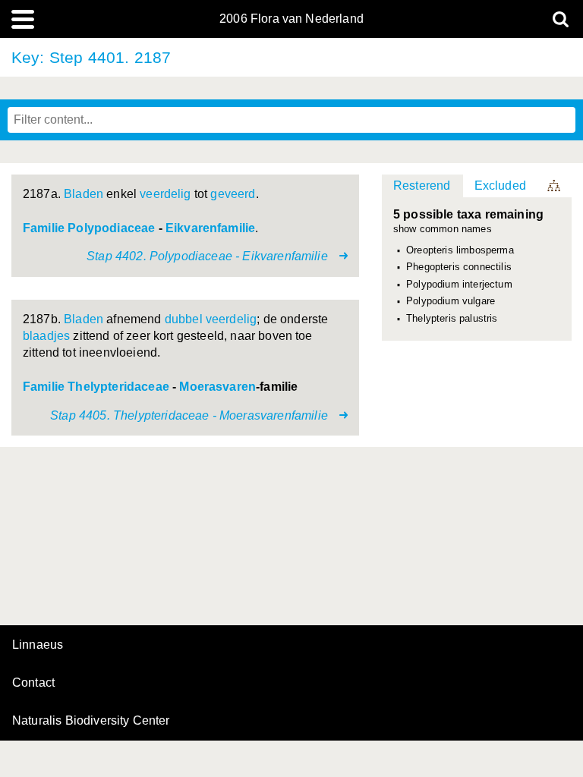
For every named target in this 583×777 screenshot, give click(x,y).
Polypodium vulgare (450, 301)
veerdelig (165, 193)
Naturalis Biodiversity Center (91, 721)
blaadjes (46, 335)
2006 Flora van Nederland (291, 19)
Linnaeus (37, 645)
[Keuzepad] (555, 186)
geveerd (232, 193)
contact (33, 682)
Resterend (421, 185)
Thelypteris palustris (451, 318)
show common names (442, 229)
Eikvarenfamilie (210, 228)
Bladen (83, 193)
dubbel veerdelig (211, 319)
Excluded (500, 185)
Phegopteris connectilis (459, 267)
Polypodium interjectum (459, 284)
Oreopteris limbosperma (460, 250)
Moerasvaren (217, 386)
